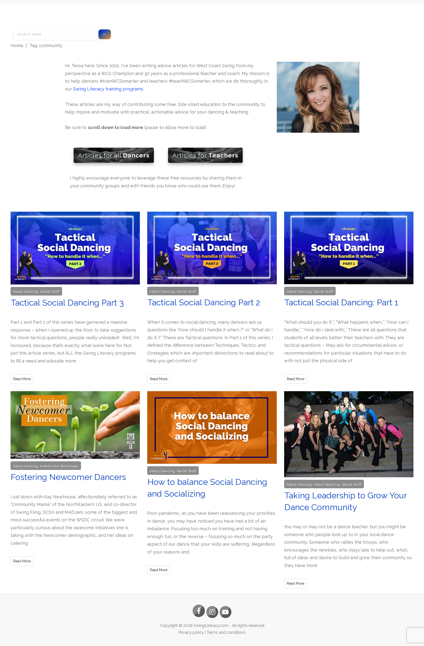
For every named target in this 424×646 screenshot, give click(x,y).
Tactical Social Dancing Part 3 (75, 298)
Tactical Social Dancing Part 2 (212, 298)
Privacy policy (191, 632)
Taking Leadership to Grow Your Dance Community (348, 489)
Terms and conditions (226, 632)
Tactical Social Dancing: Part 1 (348, 298)
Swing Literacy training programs (108, 88)
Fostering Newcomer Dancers (75, 489)
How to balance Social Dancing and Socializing (212, 489)
